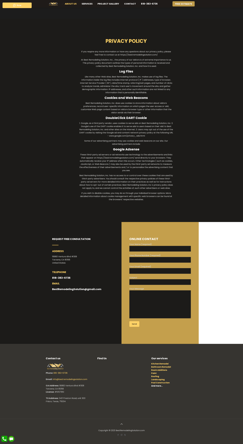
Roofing (155, 376)
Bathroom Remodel (161, 367)
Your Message (136, 288)
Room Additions (159, 370)
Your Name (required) (140, 244)
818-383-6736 (60, 373)
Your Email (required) (140, 266)
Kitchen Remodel (160, 363)
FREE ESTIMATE (183, 3)
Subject (133, 277)
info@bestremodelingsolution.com (70, 379)
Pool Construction (160, 382)
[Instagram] (121, 435)
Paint (154, 373)
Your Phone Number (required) (145, 255)
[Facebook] (118, 435)
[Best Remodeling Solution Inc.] (53, 4)
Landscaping (158, 379)
